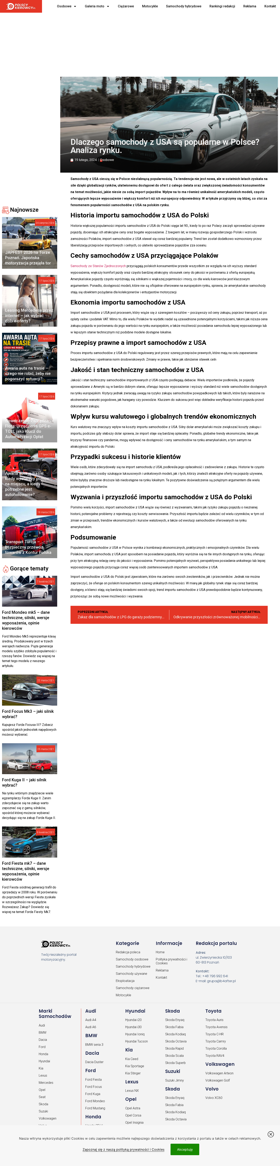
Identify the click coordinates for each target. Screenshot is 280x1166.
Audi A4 (90, 1020)
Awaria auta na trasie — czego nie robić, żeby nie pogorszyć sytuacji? (28, 373)
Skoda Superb (175, 1063)
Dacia (43, 1040)
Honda (43, 1054)
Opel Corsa (133, 1115)
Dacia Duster (94, 1062)
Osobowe (64, 6)
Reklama (249, 6)
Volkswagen (47, 1118)
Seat (42, 1097)
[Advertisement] (127, 43)
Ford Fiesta (93, 1080)
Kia (41, 1068)
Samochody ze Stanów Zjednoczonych (98, 266)
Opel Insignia (134, 1122)
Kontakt (270, 6)
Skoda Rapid (174, 1048)
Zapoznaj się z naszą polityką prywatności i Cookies (123, 1149)
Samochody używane (131, 974)
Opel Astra (132, 1108)
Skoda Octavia (176, 1041)
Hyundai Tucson (136, 1041)
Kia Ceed (131, 1059)
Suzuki (43, 1111)
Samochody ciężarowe (132, 988)
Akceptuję (185, 1149)
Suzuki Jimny (174, 1080)
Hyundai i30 (133, 1027)
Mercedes (46, 1083)
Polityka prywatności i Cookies (171, 961)
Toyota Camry (215, 1041)
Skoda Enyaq (174, 1020)
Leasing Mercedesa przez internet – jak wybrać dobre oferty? (29, 315)
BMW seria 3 (94, 1045)
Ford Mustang (95, 1108)
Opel (42, 1090)
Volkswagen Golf (217, 1080)
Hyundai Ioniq (135, 1034)
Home (160, 952)
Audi (42, 1025)
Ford (42, 1047)
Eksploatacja (125, 981)
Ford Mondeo (95, 1101)
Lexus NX (132, 1091)
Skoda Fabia (174, 1027)
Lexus (43, 1075)
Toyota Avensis (216, 1027)
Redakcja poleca (128, 952)
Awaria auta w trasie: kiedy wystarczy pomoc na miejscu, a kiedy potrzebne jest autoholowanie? (27, 484)
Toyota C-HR (214, 1034)
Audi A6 (90, 1027)
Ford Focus (93, 1087)
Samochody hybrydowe (183, 6)
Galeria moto (94, 6)
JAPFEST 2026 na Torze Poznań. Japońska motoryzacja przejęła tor (28, 257)
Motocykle (150, 6)
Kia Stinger (133, 1073)
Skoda (43, 1104)
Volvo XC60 (213, 1098)
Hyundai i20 (133, 1020)
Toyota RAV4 (214, 1056)
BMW (42, 1032)
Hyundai (44, 1061)
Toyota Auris (214, 1020)
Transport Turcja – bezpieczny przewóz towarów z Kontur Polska (28, 547)
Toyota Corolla (216, 1048)
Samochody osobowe (132, 959)
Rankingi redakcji (222, 6)
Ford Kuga (92, 1094)
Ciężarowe (126, 6)
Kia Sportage (134, 1066)
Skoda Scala (174, 1056)
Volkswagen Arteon (219, 1073)
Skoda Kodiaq (175, 1034)
